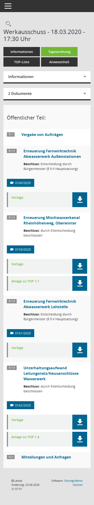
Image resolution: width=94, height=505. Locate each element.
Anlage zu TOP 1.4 (25, 437)
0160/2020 (23, 183)
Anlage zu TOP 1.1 (25, 281)
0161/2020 (23, 333)
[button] (79, 199)
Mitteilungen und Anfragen (46, 457)
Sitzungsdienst (73, 483)
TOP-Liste (21, 62)
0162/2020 (23, 405)
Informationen (21, 51)
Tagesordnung (59, 51)
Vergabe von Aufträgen (42, 134)
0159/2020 (23, 249)
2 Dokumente (20, 93)
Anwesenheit (59, 62)
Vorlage (17, 198)
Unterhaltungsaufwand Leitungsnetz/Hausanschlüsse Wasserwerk (51, 373)
